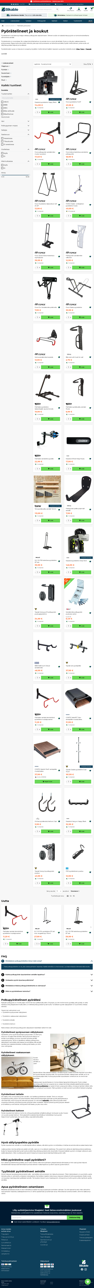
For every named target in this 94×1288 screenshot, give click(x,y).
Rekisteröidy (74, 1217)
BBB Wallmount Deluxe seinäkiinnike (42, 667)
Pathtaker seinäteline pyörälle (44, 459)
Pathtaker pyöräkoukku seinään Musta (76, 408)
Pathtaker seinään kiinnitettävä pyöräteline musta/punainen (45, 718)
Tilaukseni (5, 1234)
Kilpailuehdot (84, 1235)
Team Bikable (45, 1237)
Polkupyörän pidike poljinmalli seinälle (75, 509)
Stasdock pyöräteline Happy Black (45, 102)
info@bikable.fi (4, 1285)
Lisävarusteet (14, 21)
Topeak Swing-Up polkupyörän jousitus (44, 872)
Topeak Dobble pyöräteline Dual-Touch (76, 770)
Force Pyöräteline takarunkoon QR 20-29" (46, 205)
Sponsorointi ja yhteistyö (45, 1241)
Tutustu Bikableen (44, 1230)
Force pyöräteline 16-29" (73, 102)
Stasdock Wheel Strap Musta (75, 459)
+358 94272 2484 (5, 1283)
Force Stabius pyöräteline (74, 307)
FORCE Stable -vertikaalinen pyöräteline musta (75, 205)
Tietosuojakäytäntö (86, 1237)
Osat (2, 21)
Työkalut (28, 21)
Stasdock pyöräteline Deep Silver (76, 561)
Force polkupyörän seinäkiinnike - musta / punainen (45, 153)
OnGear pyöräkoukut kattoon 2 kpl (46, 821)
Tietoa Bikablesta (46, 1234)
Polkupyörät (41, 21)
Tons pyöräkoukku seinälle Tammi (45, 509)
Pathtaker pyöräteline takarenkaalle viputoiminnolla (44, 408)
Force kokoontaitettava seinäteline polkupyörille (77, 153)
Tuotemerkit (78, 21)
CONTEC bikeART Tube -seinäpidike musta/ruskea (74, 718)
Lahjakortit (5, 1254)
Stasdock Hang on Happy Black (76, 821)
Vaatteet (54, 21)
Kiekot (65, 21)
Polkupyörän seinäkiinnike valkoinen (74, 256)
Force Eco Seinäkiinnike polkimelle (46, 307)
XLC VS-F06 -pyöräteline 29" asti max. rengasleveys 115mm (44, 932)
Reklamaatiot (6, 1245)
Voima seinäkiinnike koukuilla (44, 357)
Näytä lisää (5, 117)
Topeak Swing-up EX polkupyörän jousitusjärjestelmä (45, 613)
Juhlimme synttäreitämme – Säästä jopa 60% (48, 1)
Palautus (4, 1240)
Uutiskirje (44, 1245)
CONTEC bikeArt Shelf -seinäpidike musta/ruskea (46, 770)
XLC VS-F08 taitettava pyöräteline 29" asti (46, 561)
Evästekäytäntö (85, 1240)
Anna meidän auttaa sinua (6, 1230)
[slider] (1, 175)
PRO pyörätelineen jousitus (74, 871)
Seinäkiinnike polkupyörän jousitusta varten (74, 613)
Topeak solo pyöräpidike (73, 666)
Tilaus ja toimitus (7, 1237)
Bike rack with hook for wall (74, 357)
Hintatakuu (5, 1251)
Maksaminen (6, 1248)
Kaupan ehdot (84, 1232)
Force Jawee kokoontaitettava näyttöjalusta (44, 256)
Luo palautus (6, 1242)
